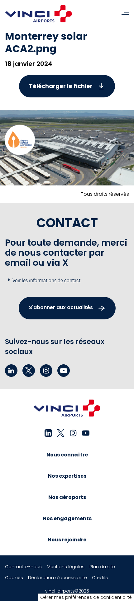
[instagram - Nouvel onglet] (46, 370)
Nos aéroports (67, 497)
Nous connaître (67, 454)
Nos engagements (67, 518)
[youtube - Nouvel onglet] (63, 370)
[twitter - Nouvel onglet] (28, 370)
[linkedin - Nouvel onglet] (11, 370)
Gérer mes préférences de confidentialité (86, 597)
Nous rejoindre (67, 539)
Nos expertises (67, 476)
